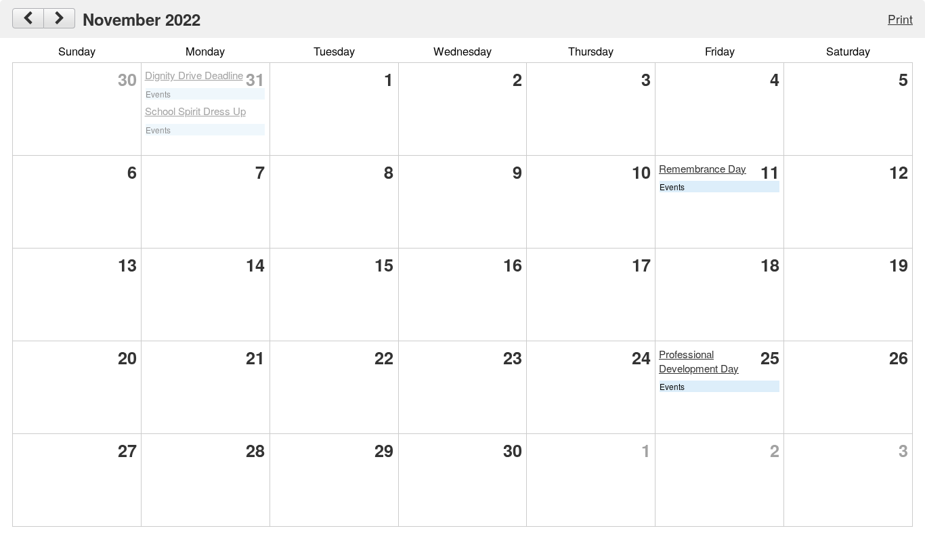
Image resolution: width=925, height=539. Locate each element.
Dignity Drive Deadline (194, 75)
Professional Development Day (699, 361)
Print (900, 18)
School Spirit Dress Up (195, 111)
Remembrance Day (702, 168)
